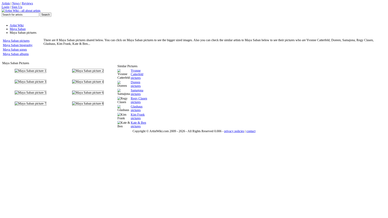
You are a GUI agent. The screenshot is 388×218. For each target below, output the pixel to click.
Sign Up (17, 7)
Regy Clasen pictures (139, 100)
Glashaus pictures (136, 108)
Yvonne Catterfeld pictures (137, 74)
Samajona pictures (137, 92)
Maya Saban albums (16, 54)
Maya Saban (18, 29)
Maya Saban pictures (16, 40)
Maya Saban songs (15, 49)
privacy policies (234, 131)
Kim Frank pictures (138, 116)
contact (250, 131)
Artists (6, 3)
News (16, 3)
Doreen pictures (136, 84)
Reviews (27, 3)
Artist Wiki (17, 25)
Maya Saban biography (18, 45)
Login (5, 7)
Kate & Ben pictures (138, 124)
